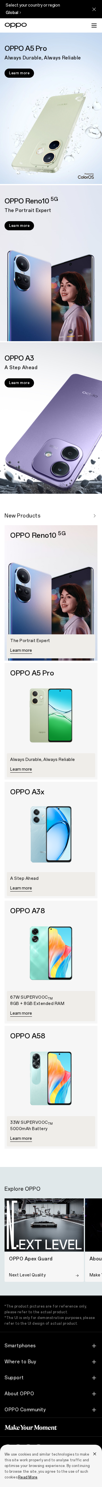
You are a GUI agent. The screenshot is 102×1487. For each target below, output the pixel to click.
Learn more (19, 73)
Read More (27, 1477)
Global (12, 12)
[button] (94, 25)
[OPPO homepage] (16, 25)
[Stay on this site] (94, 9)
